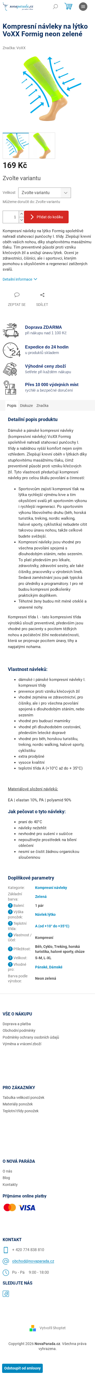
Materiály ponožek (18, 1104)
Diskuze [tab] (26, 405)
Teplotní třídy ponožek (21, 1111)
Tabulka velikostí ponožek (23, 1097)
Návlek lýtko (45, 914)
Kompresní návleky (51, 888)
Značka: (14, 48)
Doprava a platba (17, 1024)
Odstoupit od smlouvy (22, 1368)
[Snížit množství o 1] (21, 220)
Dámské (56, 967)
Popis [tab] (11, 405)
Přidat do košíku (50, 217)
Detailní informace (17, 279)
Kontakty (10, 1184)
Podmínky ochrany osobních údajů (31, 1037)
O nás (7, 1171)
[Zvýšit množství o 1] (21, 214)
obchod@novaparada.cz (33, 1261)
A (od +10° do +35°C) (52, 926)
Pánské (41, 967)
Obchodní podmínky (19, 1030)
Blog (6, 1178)
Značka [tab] (42, 405)
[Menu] (83, 6)
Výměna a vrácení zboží (22, 1044)
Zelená (41, 896)
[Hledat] (55, 6)
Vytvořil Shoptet (53, 1328)
